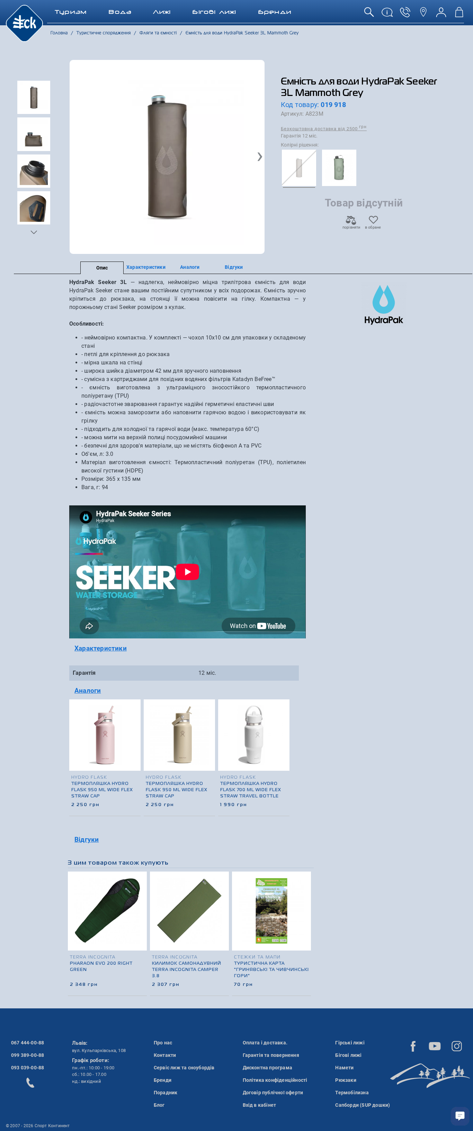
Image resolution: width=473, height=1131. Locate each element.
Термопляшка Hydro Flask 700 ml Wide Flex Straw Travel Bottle (250, 790)
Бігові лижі (348, 1055)
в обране (373, 227)
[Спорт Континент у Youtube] (435, 1046)
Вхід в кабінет (259, 1105)
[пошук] (369, 15)
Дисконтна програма (268, 1067)
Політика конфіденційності (275, 1080)
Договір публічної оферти (273, 1092)
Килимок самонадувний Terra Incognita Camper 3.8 (186, 970)
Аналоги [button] (87, 691)
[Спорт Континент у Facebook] (413, 1046)
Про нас (163, 1042)
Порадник (166, 1092)
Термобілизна (351, 1092)
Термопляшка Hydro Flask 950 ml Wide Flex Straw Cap (102, 790)
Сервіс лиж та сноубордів (184, 1067)
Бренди (162, 1080)
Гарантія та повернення (271, 1055)
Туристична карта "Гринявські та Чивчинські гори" (271, 970)
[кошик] (459, 15)
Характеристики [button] (100, 648)
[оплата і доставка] (387, 15)
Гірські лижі (349, 1042)
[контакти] (423, 15)
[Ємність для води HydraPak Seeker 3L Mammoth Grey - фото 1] (167, 157)
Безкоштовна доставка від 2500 (324, 128)
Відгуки (234, 267)
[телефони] (405, 15)
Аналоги (189, 267)
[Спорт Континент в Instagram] (457, 1046)
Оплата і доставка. (265, 1042)
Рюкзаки (345, 1080)
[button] (33, 232)
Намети (344, 1067)
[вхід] (441, 15)
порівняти (351, 227)
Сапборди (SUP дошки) (362, 1105)
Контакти (165, 1055)
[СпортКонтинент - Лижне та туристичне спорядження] (24, 23)
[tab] (187, 648)
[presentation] (284, 745)
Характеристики (146, 267)
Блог (159, 1105)
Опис (102, 268)
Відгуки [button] (86, 839)
